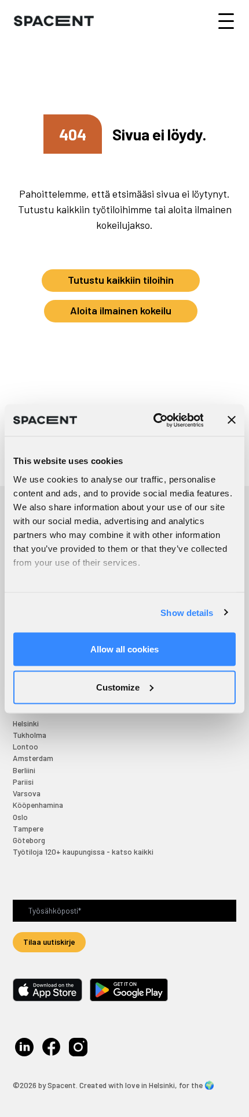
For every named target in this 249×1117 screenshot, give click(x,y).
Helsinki (26, 723)
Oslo (20, 817)
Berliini (24, 770)
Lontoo (25, 746)
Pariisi (23, 781)
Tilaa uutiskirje (49, 942)
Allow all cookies (124, 649)
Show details (186, 612)
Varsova (27, 793)
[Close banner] (232, 420)
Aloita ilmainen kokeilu (120, 310)
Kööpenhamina (38, 805)
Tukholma (29, 735)
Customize (118, 687)
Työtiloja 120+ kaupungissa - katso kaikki (83, 851)
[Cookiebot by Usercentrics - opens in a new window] (154, 420)
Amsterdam (33, 758)
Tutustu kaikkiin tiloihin (121, 279)
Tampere (28, 828)
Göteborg (29, 840)
